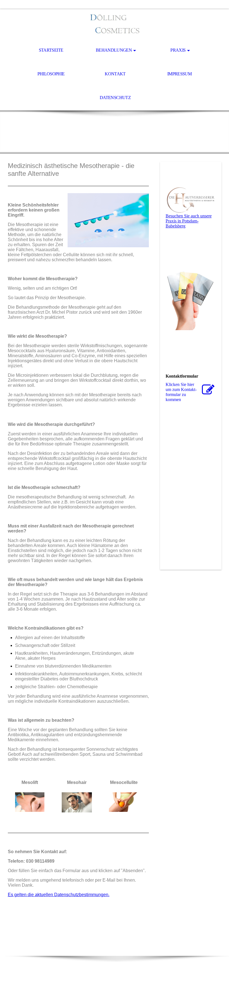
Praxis (177, 50)
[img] (114, 24)
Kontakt (115, 73)
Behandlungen (114, 50)
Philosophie (51, 73)
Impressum (179, 73)
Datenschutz (115, 97)
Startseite (51, 50)
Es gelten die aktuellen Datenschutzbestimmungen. (58, 894)
